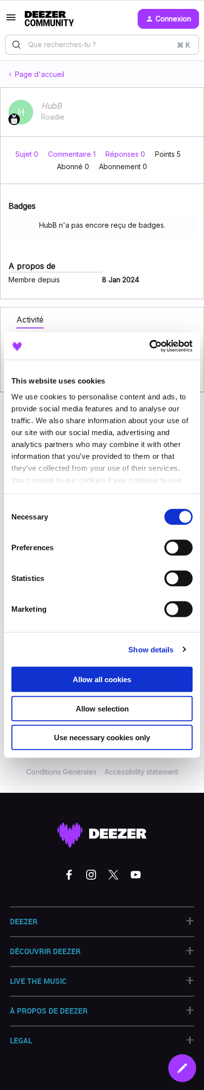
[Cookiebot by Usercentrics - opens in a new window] (149, 345)
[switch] (178, 548)
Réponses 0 (126, 154)
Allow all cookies (102, 679)
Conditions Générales (61, 772)
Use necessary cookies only (102, 737)
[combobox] (102, 45)
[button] (11, 20)
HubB (51, 106)
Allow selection (102, 708)
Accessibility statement (141, 772)
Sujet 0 (27, 154)
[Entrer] (16, 45)
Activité (30, 319)
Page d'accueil (39, 74)
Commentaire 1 (73, 154)
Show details (150, 649)
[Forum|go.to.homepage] (49, 19)
